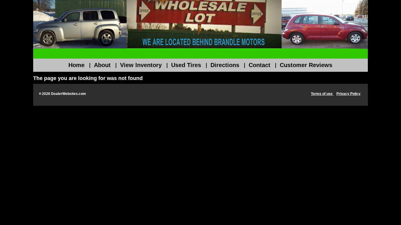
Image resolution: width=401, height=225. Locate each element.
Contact (259, 65)
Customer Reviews (306, 65)
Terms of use (322, 94)
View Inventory (141, 65)
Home (76, 65)
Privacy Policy (348, 94)
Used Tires (186, 65)
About (102, 65)
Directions (224, 65)
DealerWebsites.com (68, 94)
